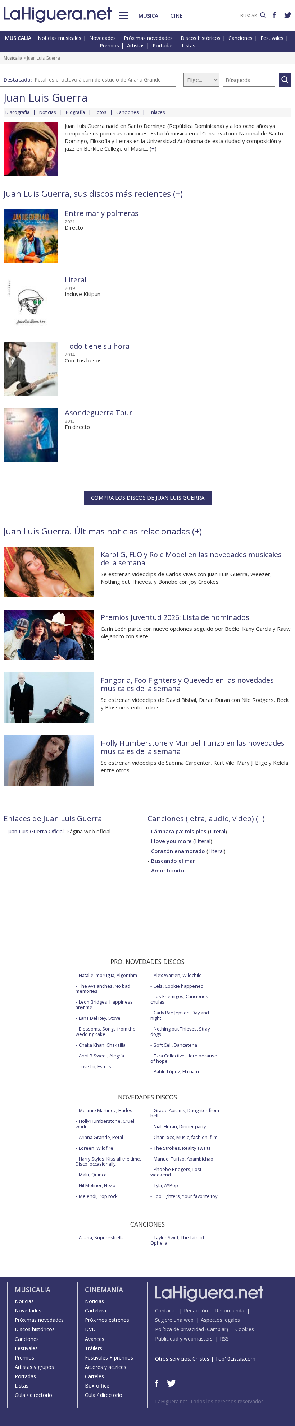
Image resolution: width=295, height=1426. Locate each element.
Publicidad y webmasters (184, 1338)
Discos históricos (201, 37)
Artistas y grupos (34, 1367)
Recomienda (229, 1310)
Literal (75, 279)
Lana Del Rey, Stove (100, 1018)
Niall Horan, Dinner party (180, 1126)
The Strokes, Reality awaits (182, 1148)
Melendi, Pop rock (98, 1196)
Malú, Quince (93, 1174)
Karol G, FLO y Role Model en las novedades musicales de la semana (191, 559)
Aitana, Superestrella (101, 1237)
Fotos (100, 112)
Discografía (17, 112)
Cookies (244, 1329)
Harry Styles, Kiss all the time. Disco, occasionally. (108, 1161)
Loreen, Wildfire (96, 1148)
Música (148, 15)
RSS (224, 1338)
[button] (123, 15)
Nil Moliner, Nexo (97, 1185)
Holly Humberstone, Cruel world (105, 1124)
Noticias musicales (59, 37)
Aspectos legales (220, 1319)
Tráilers (93, 1348)
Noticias (47, 112)
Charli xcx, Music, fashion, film (186, 1137)
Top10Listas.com (235, 1358)
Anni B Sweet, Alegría (101, 1055)
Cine (177, 15)
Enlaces (157, 112)
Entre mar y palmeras (102, 213)
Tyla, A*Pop (166, 1185)
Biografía (75, 112)
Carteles (94, 1376)
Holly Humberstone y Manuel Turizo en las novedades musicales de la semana (193, 747)
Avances (94, 1338)
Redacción (196, 1310)
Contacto (166, 1310)
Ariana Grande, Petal (101, 1137)
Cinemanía (104, 1289)
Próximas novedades (148, 37)
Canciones (240, 37)
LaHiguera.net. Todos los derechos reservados (209, 1401)
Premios (109, 45)
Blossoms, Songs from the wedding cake (106, 1031)
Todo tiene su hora (97, 346)
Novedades (102, 37)
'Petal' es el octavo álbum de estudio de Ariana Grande (97, 79)
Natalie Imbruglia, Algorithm (108, 975)
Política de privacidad (179, 1329)
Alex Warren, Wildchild (178, 975)
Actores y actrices (105, 1367)
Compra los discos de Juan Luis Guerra (147, 497)
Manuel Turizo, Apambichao (183, 1159)
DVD (90, 1329)
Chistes (200, 1358)
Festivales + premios (109, 1357)
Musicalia (13, 58)
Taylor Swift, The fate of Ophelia (177, 1240)
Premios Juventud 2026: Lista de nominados (175, 617)
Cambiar (216, 1329)
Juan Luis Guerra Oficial (35, 831)
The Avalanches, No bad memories (103, 989)
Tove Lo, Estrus (95, 1066)
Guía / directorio (33, 1395)
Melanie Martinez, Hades (105, 1110)
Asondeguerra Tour (98, 412)
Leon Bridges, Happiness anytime (104, 1004)
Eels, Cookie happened (179, 986)
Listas (188, 45)
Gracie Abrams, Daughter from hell (184, 1113)
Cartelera (95, 1310)
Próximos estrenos (107, 1319)
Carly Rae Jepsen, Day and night (179, 1015)
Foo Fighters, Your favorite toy (185, 1196)
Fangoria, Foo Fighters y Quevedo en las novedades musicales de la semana (187, 684)
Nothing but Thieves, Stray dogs (180, 1031)
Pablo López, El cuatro (177, 1071)
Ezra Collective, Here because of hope (183, 1058)
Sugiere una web (174, 1319)
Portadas (163, 45)
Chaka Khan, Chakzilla (102, 1045)
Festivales (271, 37)
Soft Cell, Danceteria (175, 1045)
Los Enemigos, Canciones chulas (179, 999)
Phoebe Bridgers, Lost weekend (175, 1172)
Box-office (97, 1385)
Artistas (136, 45)
